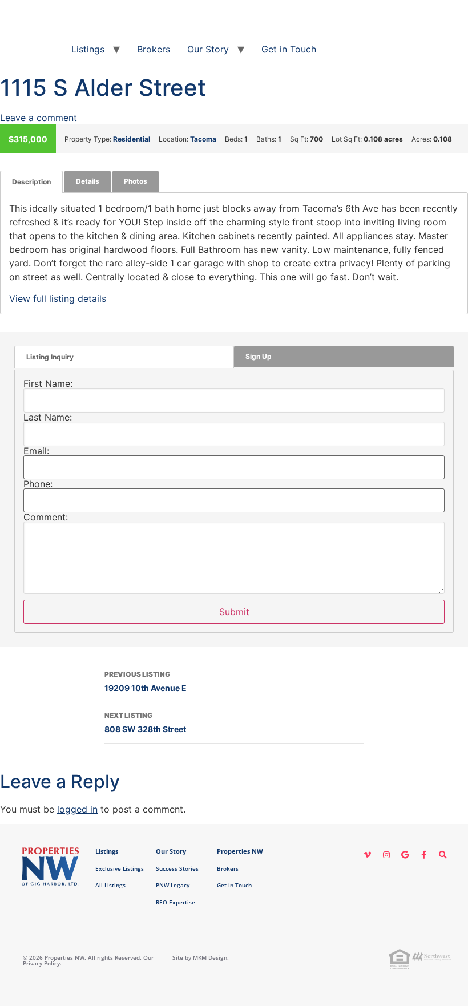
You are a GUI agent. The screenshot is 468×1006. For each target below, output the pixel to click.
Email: (36, 450)
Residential (131, 139)
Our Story (208, 49)
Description (31, 181)
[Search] (443, 855)
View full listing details (57, 298)
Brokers (153, 49)
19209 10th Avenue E (145, 681)
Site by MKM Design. (200, 957)
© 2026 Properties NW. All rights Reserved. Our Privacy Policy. (88, 960)
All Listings (110, 885)
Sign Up (258, 356)
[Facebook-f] (424, 855)
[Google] (405, 855)
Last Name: (47, 417)
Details (87, 181)
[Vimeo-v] (368, 855)
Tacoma (203, 139)
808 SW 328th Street (145, 722)
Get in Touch (288, 49)
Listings (87, 49)
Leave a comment (38, 117)
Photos (135, 181)
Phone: (38, 483)
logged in (77, 809)
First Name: (47, 383)
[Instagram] (386, 855)
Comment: (45, 517)
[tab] (31, 182)
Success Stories (177, 868)
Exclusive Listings (119, 868)
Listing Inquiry (50, 357)
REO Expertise (175, 902)
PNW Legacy (172, 885)
